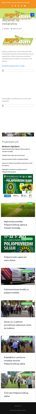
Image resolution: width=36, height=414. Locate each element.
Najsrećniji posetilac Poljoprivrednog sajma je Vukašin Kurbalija (16, 150)
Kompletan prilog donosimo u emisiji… (13, 66)
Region (4, 2)
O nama (14, 2)
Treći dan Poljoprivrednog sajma (16, 394)
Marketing (20, 2)
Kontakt (26, 2)
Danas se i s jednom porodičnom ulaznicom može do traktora (17, 164)
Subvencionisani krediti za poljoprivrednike (15, 159)
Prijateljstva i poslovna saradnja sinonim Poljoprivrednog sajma (14, 171)
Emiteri (9, 2)
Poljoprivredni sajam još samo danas (13, 155)
